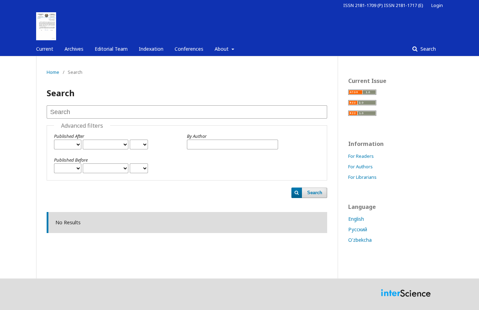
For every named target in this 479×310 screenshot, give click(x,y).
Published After (69, 136)
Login (437, 5)
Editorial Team (111, 48)
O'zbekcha (360, 240)
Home (53, 72)
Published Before (71, 160)
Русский (357, 229)
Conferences (189, 48)
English (356, 219)
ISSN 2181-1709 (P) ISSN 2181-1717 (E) (383, 5)
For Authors (360, 166)
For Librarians (362, 177)
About (222, 48)
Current (44, 48)
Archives (74, 48)
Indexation (151, 48)
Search (427, 48)
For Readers (361, 156)
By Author (197, 136)
